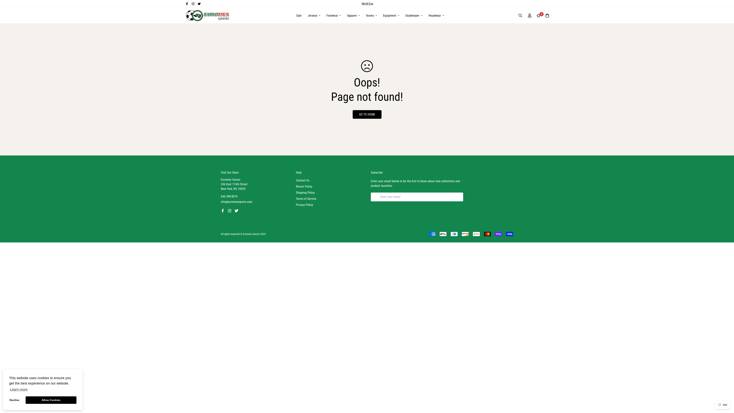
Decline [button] (14, 400)
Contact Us (302, 180)
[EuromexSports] (208, 15)
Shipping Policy (305, 192)
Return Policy (304, 186)
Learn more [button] (19, 389)
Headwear (435, 15)
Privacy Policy (304, 205)
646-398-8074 (229, 196)
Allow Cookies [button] (51, 400)
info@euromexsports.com (236, 202)
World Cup (367, 3)
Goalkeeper (412, 15)
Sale (299, 15)
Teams (370, 15)
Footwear (332, 15)
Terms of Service (306, 199)
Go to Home (367, 114)
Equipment (389, 15)
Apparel (352, 15)
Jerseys (312, 15)
